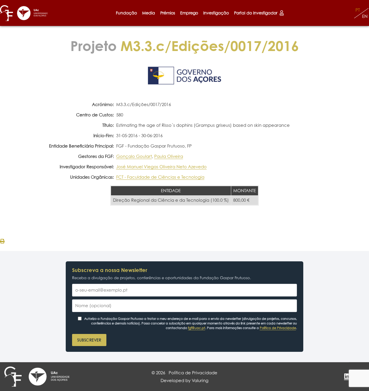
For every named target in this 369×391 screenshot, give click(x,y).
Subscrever (89, 340)
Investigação (216, 12)
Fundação (126, 12)
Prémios (167, 12)
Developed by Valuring (184, 380)
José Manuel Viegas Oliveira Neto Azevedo (161, 166)
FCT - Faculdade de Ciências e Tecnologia (160, 177)
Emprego (189, 12)
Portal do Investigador (257, 12)
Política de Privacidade (278, 328)
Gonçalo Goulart (134, 156)
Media (148, 12)
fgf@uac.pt (196, 328)
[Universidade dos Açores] (32, 13)
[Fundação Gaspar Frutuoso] (6, 13)
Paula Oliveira (168, 156)
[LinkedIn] (346, 376)
